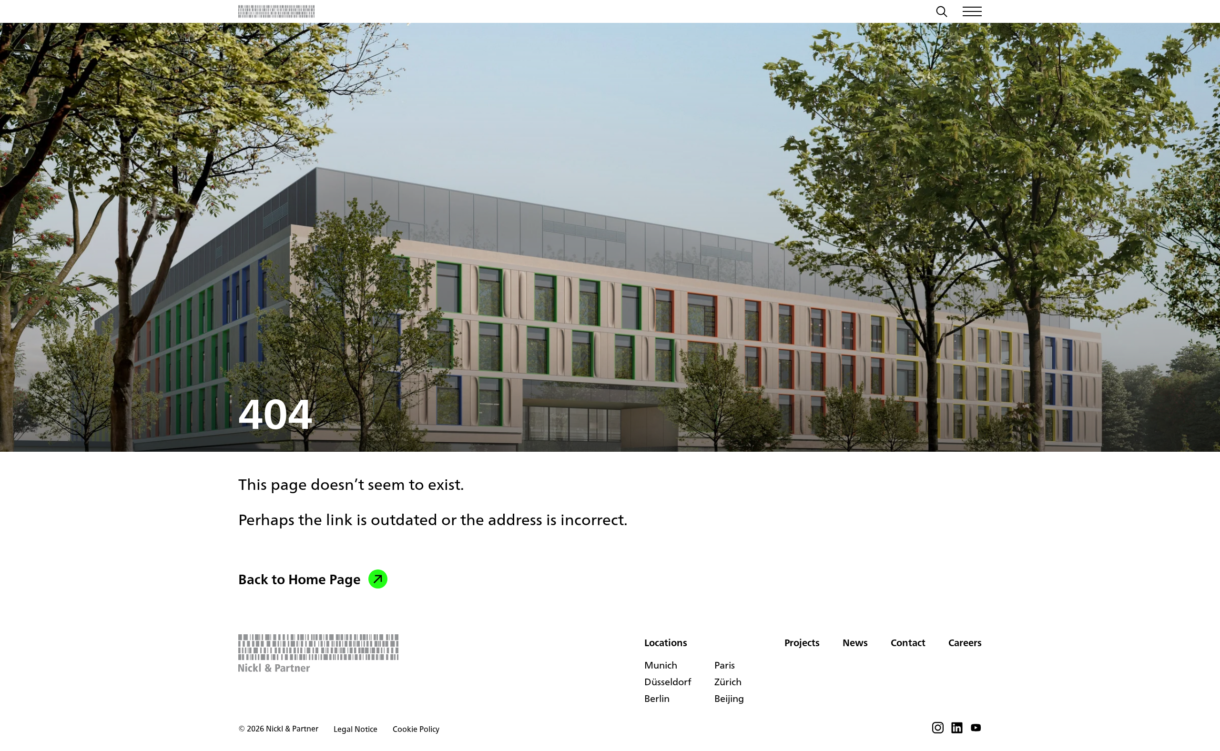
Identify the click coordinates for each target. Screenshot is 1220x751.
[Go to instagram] (938, 730)
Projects (802, 642)
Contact (908, 642)
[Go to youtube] (976, 730)
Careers (965, 642)
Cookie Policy (416, 729)
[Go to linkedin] (957, 730)
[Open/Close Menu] (972, 11)
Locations (665, 642)
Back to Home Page (299, 579)
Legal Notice (355, 729)
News (855, 642)
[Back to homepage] (276, 11)
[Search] (941, 13)
